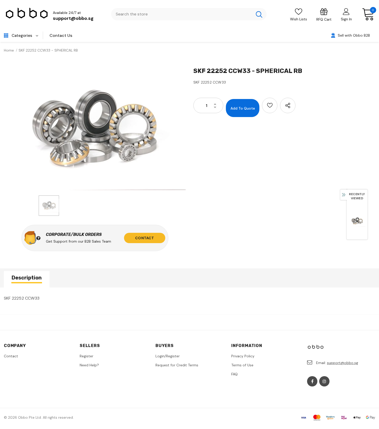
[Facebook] (312, 381)
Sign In (346, 19)
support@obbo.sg (73, 18)
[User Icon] (346, 11)
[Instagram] (324, 381)
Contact (144, 238)
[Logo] (27, 14)
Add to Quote (242, 108)
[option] (95, 129)
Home (9, 50)
